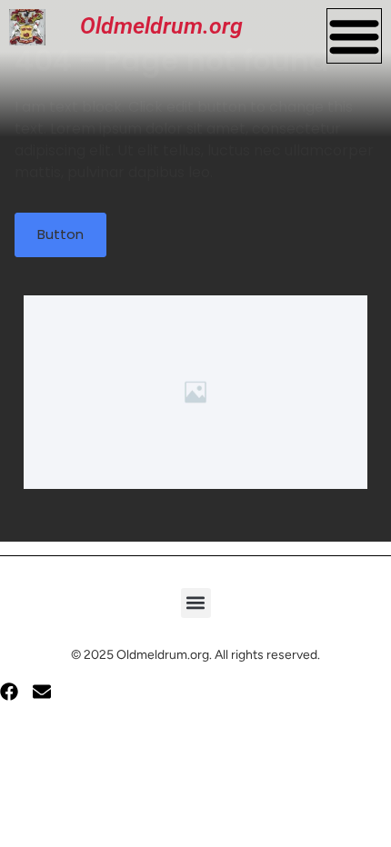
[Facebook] (9, 692)
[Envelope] (42, 692)
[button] (196, 603)
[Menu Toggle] (354, 36)
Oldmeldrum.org (161, 26)
